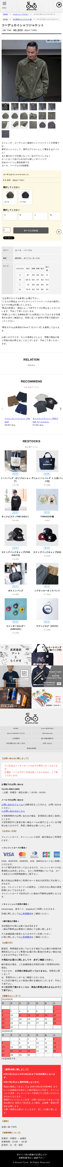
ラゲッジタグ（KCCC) (47, 626)
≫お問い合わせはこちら (13, 811)
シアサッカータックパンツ (47, 590)
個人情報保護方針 (47, 738)
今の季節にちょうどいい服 (22, 19)
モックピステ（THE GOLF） (16, 516)
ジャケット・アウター (20, 14)
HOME (5, 14)
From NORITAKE (47, 728)
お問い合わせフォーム (12, 804)
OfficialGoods (47, 733)
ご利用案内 (16, 738)
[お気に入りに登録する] (58, 231)
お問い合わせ (47, 743)
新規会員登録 (31, 748)
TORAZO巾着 (47, 516)
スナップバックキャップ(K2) (47, 552)
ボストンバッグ (15, 590)
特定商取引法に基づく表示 (15, 743)
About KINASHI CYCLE (16, 733)
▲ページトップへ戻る (31, 1164)
